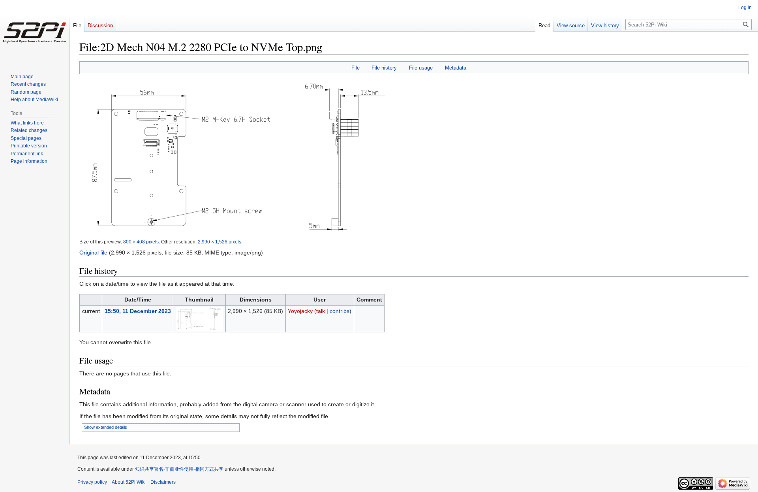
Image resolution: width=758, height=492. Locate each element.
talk (320, 311)
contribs (339, 311)
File (355, 68)
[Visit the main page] (34, 31)
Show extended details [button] (105, 427)
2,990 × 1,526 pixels (219, 241)
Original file (93, 252)
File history (384, 68)
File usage (421, 68)
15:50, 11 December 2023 (138, 311)
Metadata (455, 68)
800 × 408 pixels (141, 241)
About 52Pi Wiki (129, 482)
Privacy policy (92, 482)
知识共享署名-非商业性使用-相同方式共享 (179, 469)
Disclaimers (163, 482)
